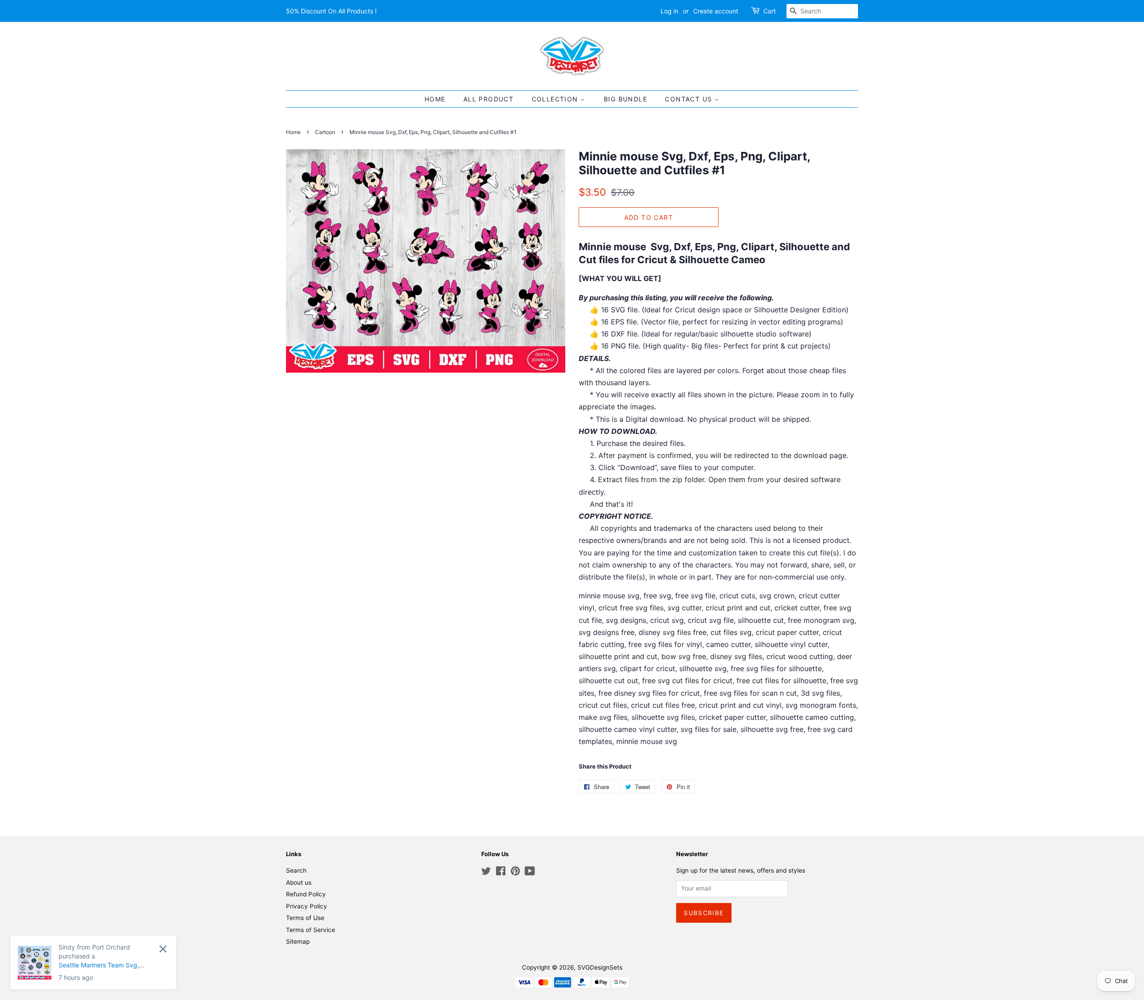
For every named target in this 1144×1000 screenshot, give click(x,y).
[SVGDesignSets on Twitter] (486, 872)
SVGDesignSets (599, 967)
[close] (119, 949)
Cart (769, 11)
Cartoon (325, 132)
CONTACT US (689, 99)
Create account (715, 11)
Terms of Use (305, 917)
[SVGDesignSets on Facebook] (501, 872)
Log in (669, 11)
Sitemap (298, 941)
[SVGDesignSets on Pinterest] (515, 872)
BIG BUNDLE (625, 99)
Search (296, 870)
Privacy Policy (306, 906)
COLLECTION (556, 99)
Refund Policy (306, 894)
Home (293, 132)
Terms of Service (310, 929)
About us (298, 882)
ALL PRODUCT (488, 99)
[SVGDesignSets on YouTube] (530, 872)
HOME (435, 99)
